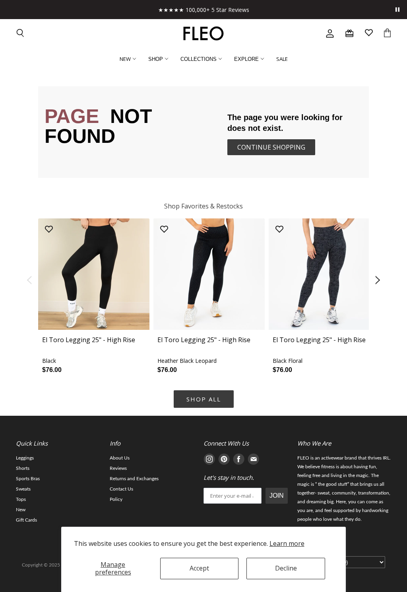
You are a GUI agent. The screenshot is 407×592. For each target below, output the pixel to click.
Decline (286, 568)
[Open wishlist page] (369, 33)
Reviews (118, 468)
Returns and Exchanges (134, 478)
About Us (120, 458)
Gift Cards (26, 520)
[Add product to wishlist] (49, 229)
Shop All (203, 399)
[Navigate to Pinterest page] (224, 460)
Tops (21, 499)
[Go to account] (330, 33)
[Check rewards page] (349, 33)
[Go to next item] (378, 280)
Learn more (286, 543)
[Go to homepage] (203, 33)
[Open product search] (20, 33)
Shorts (22, 468)
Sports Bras (28, 478)
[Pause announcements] (397, 9)
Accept (199, 568)
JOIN (276, 495)
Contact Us (121, 489)
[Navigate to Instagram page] (209, 460)
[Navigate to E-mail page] (253, 460)
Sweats (23, 489)
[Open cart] (387, 33)
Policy (116, 499)
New (20, 509)
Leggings (25, 458)
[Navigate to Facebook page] (238, 460)
